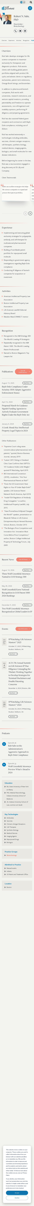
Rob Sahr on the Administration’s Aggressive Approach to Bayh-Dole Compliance (18, 749)
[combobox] (30, 2)
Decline (17, 1198)
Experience (11, 40)
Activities (18, 40)
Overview (4, 40)
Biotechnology (12, 855)
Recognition (26, 40)
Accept (17, 1193)
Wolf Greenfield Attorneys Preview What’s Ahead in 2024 (19, 768)
